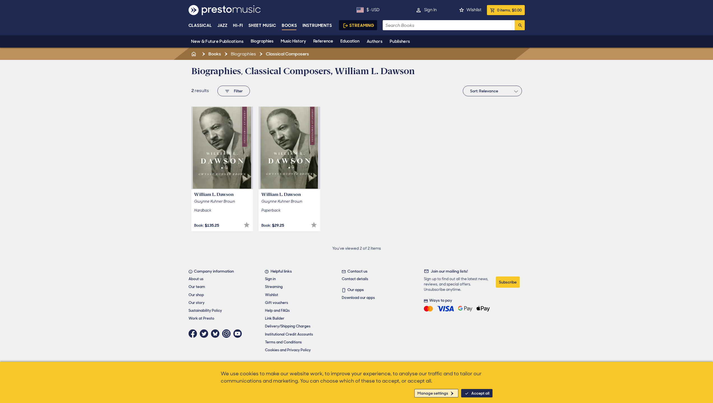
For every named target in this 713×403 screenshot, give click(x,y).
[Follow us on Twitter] (205, 333)
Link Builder (274, 318)
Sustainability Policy (205, 310)
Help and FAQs (277, 310)
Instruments (317, 25)
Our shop (196, 294)
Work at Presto (201, 318)
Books (289, 25)
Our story (197, 302)
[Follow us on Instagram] (227, 333)
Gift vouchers (276, 302)
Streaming (361, 25)
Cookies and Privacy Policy (288, 350)
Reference (323, 41)
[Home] (194, 54)
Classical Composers (287, 54)
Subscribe (508, 282)
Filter (238, 90)
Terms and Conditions (283, 342)
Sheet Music (262, 25)
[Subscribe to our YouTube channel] (239, 333)
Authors (374, 41)
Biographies (262, 41)
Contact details (355, 279)
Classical (200, 25)
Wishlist (473, 10)
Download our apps (358, 297)
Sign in (430, 10)
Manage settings (432, 393)
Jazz (222, 25)
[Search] (520, 25)
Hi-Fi (238, 25)
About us (196, 279)
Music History (293, 41)
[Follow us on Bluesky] (216, 333)
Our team (197, 286)
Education (349, 41)
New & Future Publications (217, 41)
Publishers (400, 41)
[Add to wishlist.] (246, 224)
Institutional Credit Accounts (289, 334)
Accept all (480, 393)
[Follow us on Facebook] (194, 333)
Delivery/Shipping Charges (287, 326)
